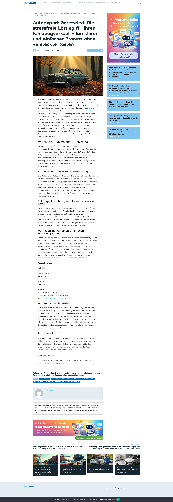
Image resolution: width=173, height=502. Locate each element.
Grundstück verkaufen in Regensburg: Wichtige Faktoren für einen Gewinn (122, 131)
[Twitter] (93, 50)
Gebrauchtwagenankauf (43, 382)
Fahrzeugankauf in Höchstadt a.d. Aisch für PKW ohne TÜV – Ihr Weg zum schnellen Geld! (57, 447)
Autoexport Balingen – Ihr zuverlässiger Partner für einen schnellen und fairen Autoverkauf (72, 469)
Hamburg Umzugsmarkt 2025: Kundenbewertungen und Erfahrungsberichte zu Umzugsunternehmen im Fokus (114, 447)
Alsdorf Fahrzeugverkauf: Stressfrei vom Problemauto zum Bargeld (127, 469)
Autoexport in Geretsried (84, 110)
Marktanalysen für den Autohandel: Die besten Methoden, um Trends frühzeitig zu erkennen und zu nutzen (123, 89)
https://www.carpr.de (52, 393)
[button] (140, 3)
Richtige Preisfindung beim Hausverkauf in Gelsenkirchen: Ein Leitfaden (123, 118)
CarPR (39, 51)
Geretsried (59, 382)
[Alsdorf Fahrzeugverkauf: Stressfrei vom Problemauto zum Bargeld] (127, 459)
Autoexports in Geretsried (84, 379)
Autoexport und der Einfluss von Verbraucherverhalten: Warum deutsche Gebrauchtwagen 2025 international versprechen (45, 470)
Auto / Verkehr (44, 14)
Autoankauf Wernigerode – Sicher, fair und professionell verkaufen (99, 468)
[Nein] (171, 499)
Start (35, 14)
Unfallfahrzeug (72, 382)
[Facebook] (89, 50)
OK (118, 499)
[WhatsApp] (101, 50)
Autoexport (44, 379)
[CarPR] (35, 51)
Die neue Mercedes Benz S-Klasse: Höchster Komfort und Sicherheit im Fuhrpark (122, 104)
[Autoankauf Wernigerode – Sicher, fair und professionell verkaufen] (100, 459)
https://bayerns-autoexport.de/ (56, 298)
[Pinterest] (97, 50)
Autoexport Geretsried (61, 379)
